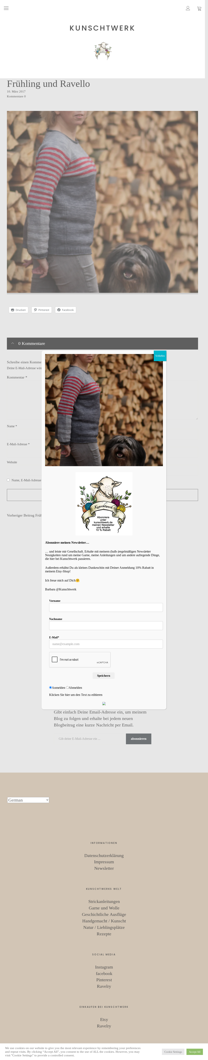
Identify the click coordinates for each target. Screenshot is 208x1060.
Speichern (103, 675)
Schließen (160, 355)
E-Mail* (54, 637)
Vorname (54, 600)
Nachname (55, 619)
